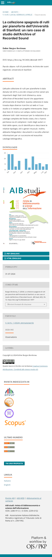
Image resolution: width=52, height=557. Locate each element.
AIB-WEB (20, 498)
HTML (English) (13, 258)
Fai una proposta (14, 463)
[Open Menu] (2, 2)
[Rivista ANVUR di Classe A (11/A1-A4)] (9, 396)
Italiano (7, 481)
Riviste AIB (10, 498)
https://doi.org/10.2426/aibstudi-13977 (25, 60)
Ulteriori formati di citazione (19, 304)
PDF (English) (12, 254)
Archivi (14, 12)
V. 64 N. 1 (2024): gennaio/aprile (17, 15)
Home (6, 12)
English (7, 485)
